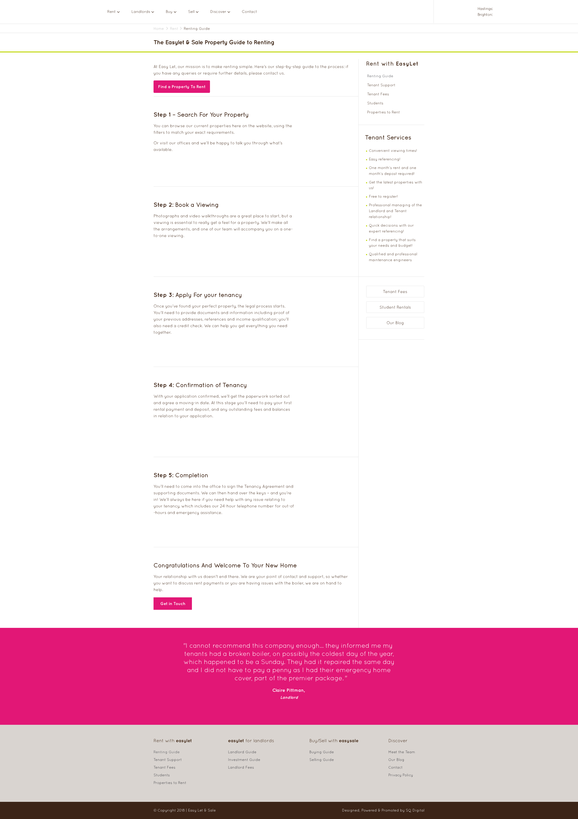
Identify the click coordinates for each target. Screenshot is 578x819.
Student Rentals (395, 307)
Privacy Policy (400, 775)
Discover (218, 11)
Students (375, 103)
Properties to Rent (383, 112)
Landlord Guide (242, 752)
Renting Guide (380, 76)
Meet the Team (401, 752)
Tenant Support (381, 85)
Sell (191, 11)
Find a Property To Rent (181, 86)
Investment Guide (244, 760)
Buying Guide (321, 752)
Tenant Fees (378, 94)
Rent (111, 11)
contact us (273, 73)
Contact (249, 11)
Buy (169, 11)
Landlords (140, 11)
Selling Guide (321, 760)
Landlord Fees (241, 767)
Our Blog (395, 322)
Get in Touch (172, 603)
